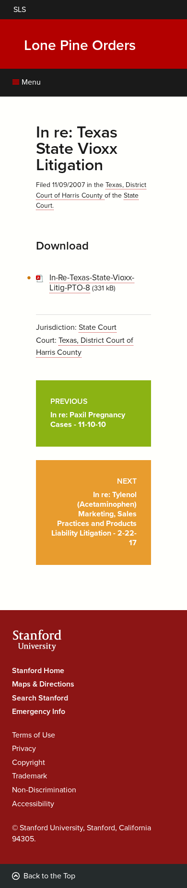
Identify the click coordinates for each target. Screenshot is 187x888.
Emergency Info (38, 711)
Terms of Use (33, 735)
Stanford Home (38, 670)
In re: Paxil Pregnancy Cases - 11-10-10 (87, 413)
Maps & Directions (43, 684)
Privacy (24, 748)
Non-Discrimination (44, 790)
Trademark (29, 776)
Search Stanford (40, 698)
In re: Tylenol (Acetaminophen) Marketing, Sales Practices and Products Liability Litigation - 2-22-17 (94, 512)
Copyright (28, 762)
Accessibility (33, 804)
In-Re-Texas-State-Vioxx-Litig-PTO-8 (91, 283)
